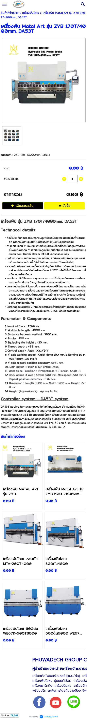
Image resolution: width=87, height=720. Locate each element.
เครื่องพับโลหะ (30, 13)
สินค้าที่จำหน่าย (10, 13)
